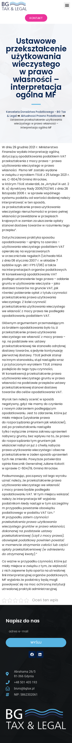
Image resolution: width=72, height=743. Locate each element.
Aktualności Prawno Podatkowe (41, 116)
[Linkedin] (39, 654)
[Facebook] (32, 654)
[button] (67, 5)
